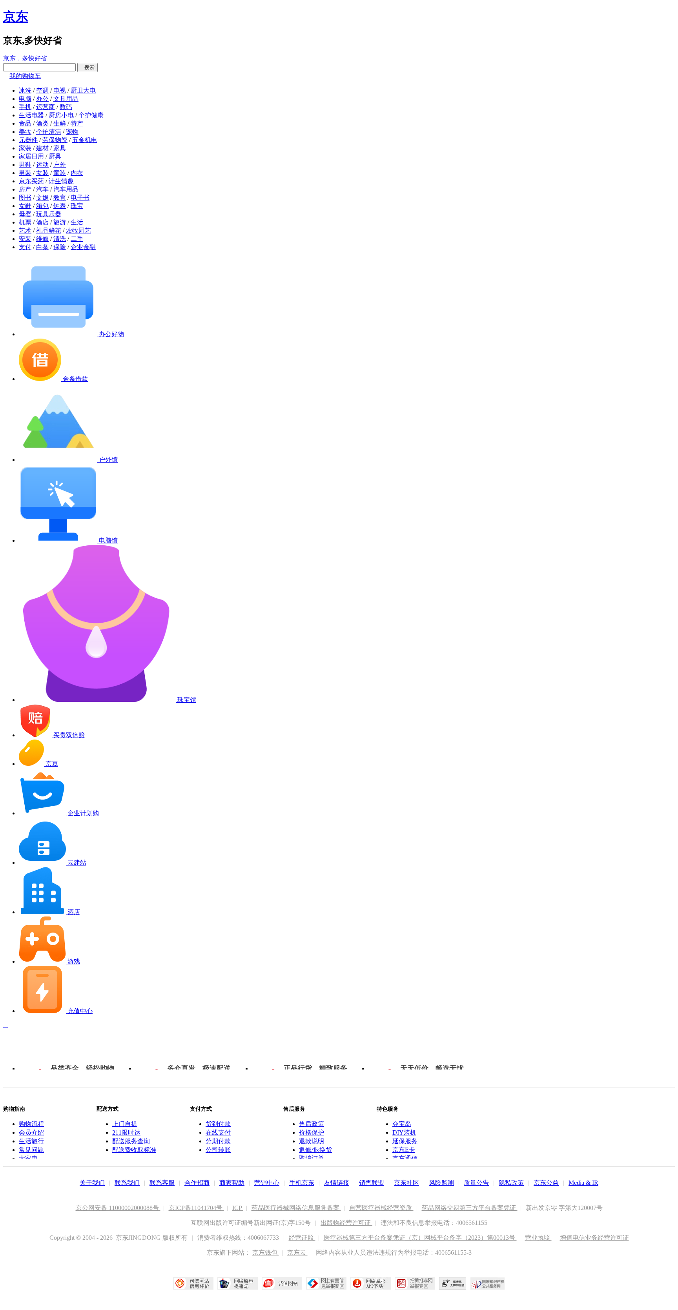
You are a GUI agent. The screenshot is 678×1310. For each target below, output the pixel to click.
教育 (59, 197)
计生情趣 (61, 181)
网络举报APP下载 (370, 1283)
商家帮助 (231, 1182)
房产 (25, 189)
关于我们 (92, 1182)
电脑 (25, 98)
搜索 (87, 67)
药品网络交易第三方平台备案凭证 (470, 1207)
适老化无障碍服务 (453, 1283)
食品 (25, 123)
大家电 (28, 1158)
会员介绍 (31, 1132)
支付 (25, 247)
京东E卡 (403, 1149)
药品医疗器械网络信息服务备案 (296, 1207)
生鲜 (59, 123)
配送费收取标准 (134, 1149)
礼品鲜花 (48, 230)
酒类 (42, 123)
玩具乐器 (48, 214)
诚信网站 (282, 1283)
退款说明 (311, 1141)
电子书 (80, 197)
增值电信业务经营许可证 (594, 1237)
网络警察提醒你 (237, 1283)
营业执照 (538, 1237)
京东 (15, 16)
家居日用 (31, 156)
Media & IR (583, 1182)
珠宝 (77, 205)
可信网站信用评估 (193, 1283)
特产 (77, 123)
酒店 (42, 222)
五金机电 (84, 140)
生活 (77, 222)
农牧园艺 (78, 230)
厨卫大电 (83, 90)
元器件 (28, 140)
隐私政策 (511, 1182)
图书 (25, 197)
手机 (25, 107)
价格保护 (311, 1132)
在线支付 (218, 1132)
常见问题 (31, 1149)
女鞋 (25, 205)
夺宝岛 (401, 1124)
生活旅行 (31, 1141)
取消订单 (311, 1158)
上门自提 (124, 1124)
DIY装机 (404, 1132)
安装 (25, 238)
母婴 (25, 214)
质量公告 (476, 1182)
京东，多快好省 (25, 58)
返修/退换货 (315, 1149)
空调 (42, 90)
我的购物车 (25, 76)
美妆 (25, 131)
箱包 (42, 205)
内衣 (77, 172)
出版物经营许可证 (346, 1222)
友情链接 (336, 1182)
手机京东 (301, 1182)
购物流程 (31, 1124)
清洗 (59, 238)
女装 (42, 172)
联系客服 (162, 1182)
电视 (59, 90)
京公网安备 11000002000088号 (118, 1207)
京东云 (297, 1252)
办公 (42, 98)
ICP (237, 1207)
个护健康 (91, 115)
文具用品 (65, 98)
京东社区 (406, 1182)
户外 (59, 164)
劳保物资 (54, 140)
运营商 (45, 107)
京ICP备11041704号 (196, 1207)
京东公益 (546, 1182)
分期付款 (218, 1141)
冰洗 (25, 90)
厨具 (55, 156)
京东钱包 (265, 1252)
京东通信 (404, 1158)
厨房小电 (61, 115)
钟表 (59, 205)
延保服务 (404, 1141)
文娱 (42, 197)
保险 (59, 247)
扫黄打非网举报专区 (415, 1283)
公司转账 (218, 1149)
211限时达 (126, 1132)
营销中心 (266, 1182)
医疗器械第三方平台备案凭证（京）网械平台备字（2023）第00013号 (420, 1237)
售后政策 (311, 1124)
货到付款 (218, 1124)
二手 (77, 238)
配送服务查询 (131, 1141)
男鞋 (25, 164)
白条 (42, 247)
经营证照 (302, 1237)
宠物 (72, 131)
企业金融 (83, 247)
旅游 (59, 222)
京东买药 (31, 181)
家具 (59, 148)
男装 (25, 172)
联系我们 (127, 1182)
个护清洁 (48, 131)
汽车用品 (65, 189)
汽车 (42, 189)
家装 (25, 148)
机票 (25, 222)
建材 (42, 148)
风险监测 (441, 1182)
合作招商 (197, 1182)
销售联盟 (371, 1182)
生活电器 (31, 115)
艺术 (25, 230)
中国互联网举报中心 (326, 1283)
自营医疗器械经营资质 (381, 1207)
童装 (59, 172)
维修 (42, 238)
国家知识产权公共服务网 (487, 1283)
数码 (66, 107)
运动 (42, 164)
